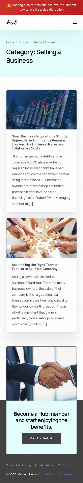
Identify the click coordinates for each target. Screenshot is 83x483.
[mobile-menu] (74, 22)
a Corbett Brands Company (54, 474)
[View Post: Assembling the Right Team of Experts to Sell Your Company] (41, 238)
